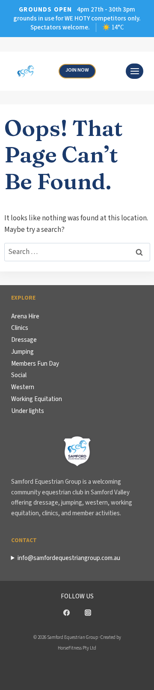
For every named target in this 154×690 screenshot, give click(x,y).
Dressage (24, 339)
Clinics (19, 327)
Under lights (27, 411)
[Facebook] (66, 612)
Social (19, 375)
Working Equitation (36, 399)
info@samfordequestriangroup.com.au (69, 558)
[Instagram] (87, 612)
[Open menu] (134, 71)
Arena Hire (25, 316)
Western (22, 387)
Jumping (22, 351)
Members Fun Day (35, 363)
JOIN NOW (77, 70)
